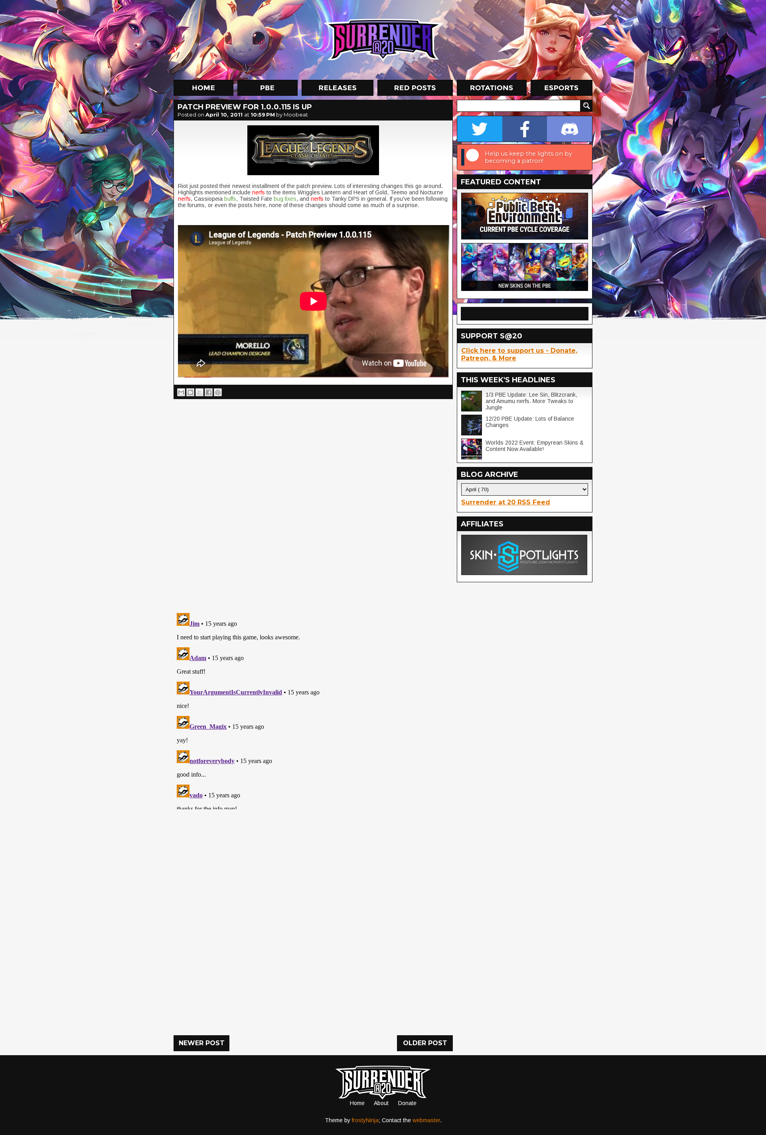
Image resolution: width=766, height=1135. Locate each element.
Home (357, 1103)
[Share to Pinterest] (218, 392)
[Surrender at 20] (384, 39)
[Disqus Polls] (313, 503)
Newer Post (202, 1043)
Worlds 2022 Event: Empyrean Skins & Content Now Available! (535, 445)
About (381, 1103)
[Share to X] (199, 392)
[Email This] (181, 392)
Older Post (425, 1043)
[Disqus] (313, 709)
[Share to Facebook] (209, 392)
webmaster (426, 1120)
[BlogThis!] (190, 392)
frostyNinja (365, 1120)
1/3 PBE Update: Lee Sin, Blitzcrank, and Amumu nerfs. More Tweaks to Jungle (531, 401)
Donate (407, 1103)
